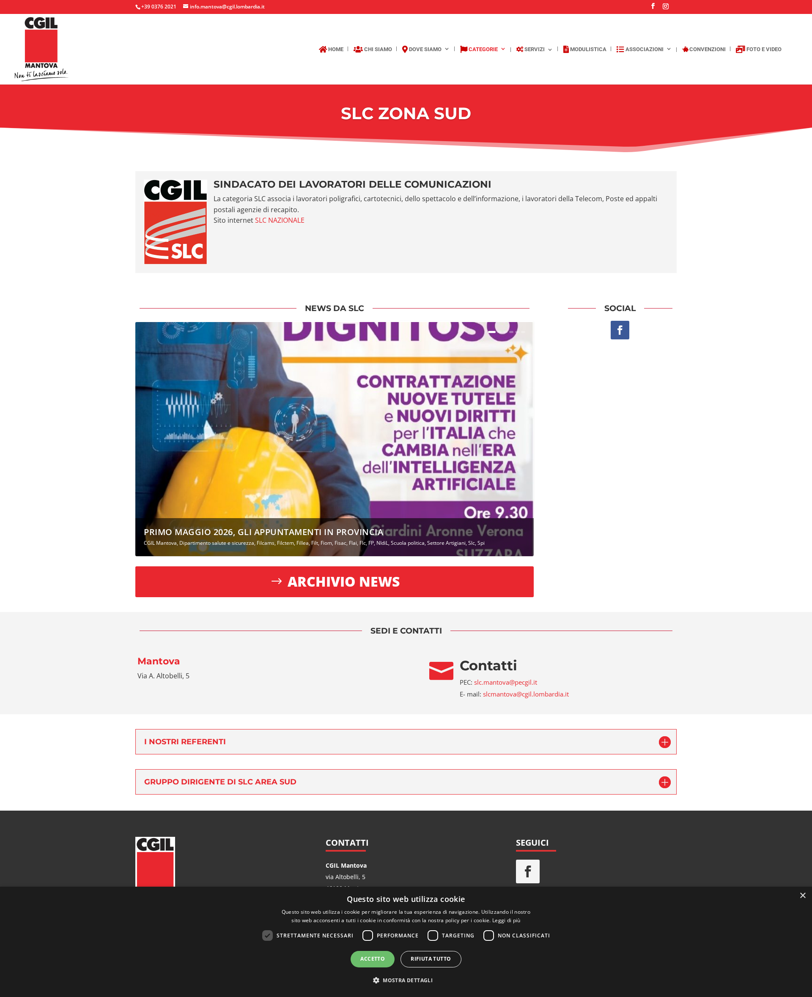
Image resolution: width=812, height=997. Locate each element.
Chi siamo (377, 49)
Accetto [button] (372, 958)
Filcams (265, 542)
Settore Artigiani (446, 542)
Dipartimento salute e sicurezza (216, 542)
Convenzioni (707, 49)
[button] (406, 980)
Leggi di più (506, 920)
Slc (471, 542)
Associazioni (644, 49)
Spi (481, 542)
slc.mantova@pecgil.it (505, 682)
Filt (314, 542)
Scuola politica (408, 542)
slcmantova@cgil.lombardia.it (526, 694)
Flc (362, 542)
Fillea (302, 542)
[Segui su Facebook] (620, 330)
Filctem (285, 542)
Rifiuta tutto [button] (431, 958)
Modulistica (587, 49)
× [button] (802, 896)
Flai (353, 542)
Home (335, 49)
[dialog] (406, 942)
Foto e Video (763, 49)
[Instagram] (665, 8)
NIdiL (382, 542)
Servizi (534, 49)
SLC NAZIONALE (279, 220)
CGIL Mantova (160, 542)
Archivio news (344, 581)
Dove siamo (425, 49)
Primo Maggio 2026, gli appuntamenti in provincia (263, 532)
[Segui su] (555, 871)
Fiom (326, 542)
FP (371, 542)
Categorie (482, 49)
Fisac (340, 542)
